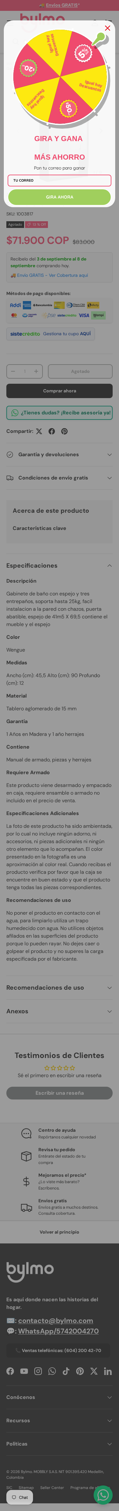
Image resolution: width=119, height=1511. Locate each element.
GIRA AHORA (59, 197)
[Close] (107, 28)
